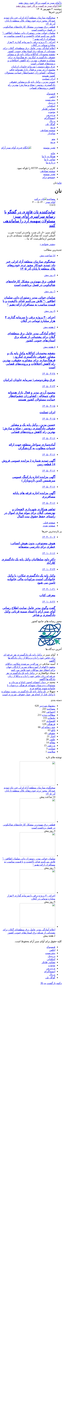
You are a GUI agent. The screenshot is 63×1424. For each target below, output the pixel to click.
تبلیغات (51, 718)
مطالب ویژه (48, 715)
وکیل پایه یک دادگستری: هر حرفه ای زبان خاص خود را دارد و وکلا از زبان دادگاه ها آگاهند (29, 657)
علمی (52, 739)
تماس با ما (49, 159)
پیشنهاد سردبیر (47, 705)
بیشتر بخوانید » (47, 244)
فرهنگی (51, 724)
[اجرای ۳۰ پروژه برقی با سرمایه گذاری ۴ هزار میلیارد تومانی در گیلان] (37, 892)
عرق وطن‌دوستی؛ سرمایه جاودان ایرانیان (33, 66)
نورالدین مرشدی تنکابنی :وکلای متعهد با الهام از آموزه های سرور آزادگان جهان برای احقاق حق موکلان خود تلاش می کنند (30, 667)
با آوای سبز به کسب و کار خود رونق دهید (40, 2)
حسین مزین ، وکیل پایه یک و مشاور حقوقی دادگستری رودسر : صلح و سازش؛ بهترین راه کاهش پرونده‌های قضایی (31, 84)
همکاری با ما (48, 156)
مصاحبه (51, 708)
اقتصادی (50, 721)
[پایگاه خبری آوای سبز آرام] (16, 147)
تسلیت (51, 748)
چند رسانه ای (48, 727)
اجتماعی (50, 711)
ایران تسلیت (48, 78)
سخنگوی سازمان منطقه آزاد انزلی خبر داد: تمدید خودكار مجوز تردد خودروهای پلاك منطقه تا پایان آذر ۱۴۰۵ (29, 20)
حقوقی (51, 733)
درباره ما (50, 162)
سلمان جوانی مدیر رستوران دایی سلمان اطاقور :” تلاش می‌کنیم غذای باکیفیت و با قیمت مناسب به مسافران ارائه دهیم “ (28, 36)
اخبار (52, 736)
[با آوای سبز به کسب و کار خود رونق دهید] (39, 6)
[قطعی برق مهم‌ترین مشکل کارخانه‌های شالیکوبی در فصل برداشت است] (37, 821)
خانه (53, 153)
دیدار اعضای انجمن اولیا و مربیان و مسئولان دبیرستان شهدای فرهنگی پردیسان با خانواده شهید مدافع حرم (31, 685)
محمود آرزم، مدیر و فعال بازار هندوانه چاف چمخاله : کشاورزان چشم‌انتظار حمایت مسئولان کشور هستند (30, 72)
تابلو (53, 730)
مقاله (52, 742)
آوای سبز (50, 202)
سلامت (51, 751)
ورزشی (51, 745)
